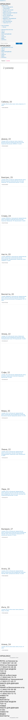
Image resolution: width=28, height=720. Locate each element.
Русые (24, 259)
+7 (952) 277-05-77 (8, 681)
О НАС (2, 35)
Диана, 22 (6, 139)
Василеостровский (5, 142)
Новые (23, 337)
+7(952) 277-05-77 (7, 19)
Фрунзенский (12, 182)
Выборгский (7, 257)
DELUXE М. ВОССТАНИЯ (8, 9)
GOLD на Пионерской (10, 413)
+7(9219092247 (6, 17)
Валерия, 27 (7, 529)
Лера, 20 (5, 489)
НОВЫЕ (2, 32)
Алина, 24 (6, 644)
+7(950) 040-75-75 (7, 11)
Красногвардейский (11, 337)
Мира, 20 (5, 411)
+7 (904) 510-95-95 (8, 689)
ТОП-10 (3, 31)
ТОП (7, 182)
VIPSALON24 (5, 4)
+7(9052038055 (6, 8)
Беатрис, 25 (7, 177)
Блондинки (7, 219)
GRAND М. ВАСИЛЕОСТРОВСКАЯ (10, 12)
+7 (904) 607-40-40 (8, 663)
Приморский (9, 220)
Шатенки (17, 182)
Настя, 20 (6, 254)
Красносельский (20, 142)
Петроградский (4, 259)
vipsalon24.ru (3, 0)
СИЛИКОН (14, 143)
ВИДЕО (2, 38)
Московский (9, 143)
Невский (9, 415)
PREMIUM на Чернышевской (12, 218)
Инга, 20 (5, 607)
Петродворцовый (12, 259)
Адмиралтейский (18, 179)
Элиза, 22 (5, 334)
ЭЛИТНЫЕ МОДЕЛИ (8, 669)
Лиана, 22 (6, 449)
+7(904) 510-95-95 (7, 14)
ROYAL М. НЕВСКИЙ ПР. (8, 7)
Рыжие (16, 454)
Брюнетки (21, 104)
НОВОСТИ (3, 36)
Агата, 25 (5, 569)
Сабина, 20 (6, 102)
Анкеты (17, 104)
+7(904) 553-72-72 (7, 22)
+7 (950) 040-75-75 (8, 677)
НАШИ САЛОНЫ (4, 5)
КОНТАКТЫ (3, 39)
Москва (4, 26)
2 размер (3, 104)
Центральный (22, 454)
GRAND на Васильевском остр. (12, 687)
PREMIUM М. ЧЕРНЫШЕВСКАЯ (9, 18)
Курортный (3, 143)
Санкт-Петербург (5, 25)
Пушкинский (19, 259)
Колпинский (12, 219)
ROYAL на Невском (10, 141)
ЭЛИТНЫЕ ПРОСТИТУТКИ (7, 29)
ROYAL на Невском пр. (9, 661)
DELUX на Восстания (10, 104)
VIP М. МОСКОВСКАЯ (7, 21)
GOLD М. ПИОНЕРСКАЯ (8, 15)
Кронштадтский (21, 494)
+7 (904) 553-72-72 (8, 694)
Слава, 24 (6, 216)
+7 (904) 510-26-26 (8, 667)
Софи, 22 (5, 372)
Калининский (13, 142)
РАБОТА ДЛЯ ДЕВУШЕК (6, 34)
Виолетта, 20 (7, 294)
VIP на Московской (10, 336)
